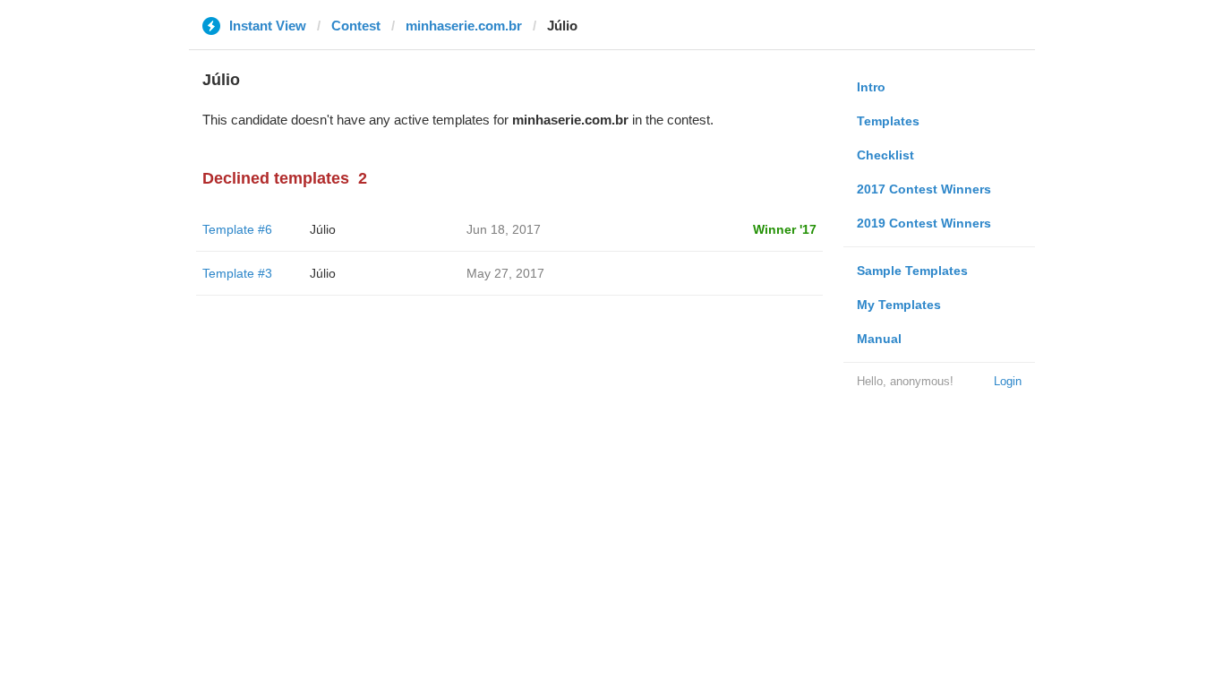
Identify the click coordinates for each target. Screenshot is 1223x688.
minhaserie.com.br (464, 25)
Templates (888, 121)
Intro (871, 87)
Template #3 (237, 273)
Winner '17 (785, 229)
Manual (879, 338)
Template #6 (237, 229)
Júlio (323, 229)
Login (1008, 381)
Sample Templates (912, 270)
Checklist (885, 155)
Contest (356, 25)
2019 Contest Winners (924, 223)
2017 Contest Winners (924, 189)
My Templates (899, 304)
